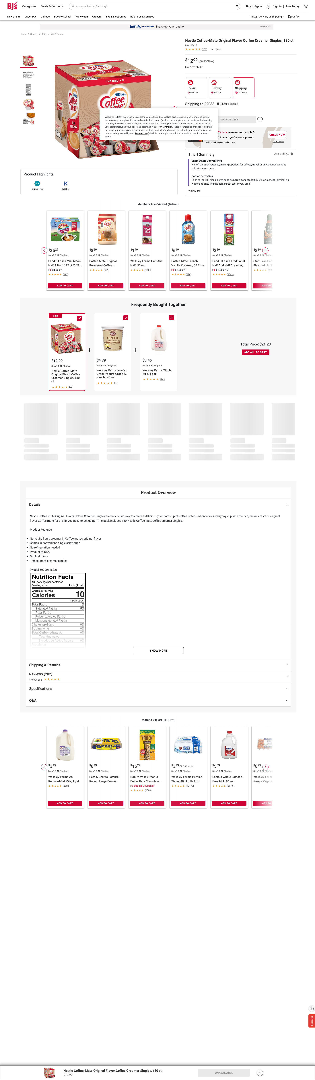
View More (194, 190)
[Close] (213, 112)
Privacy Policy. (166, 127)
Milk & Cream (56, 34)
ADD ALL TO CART (255, 352)
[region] (159, 124)
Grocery (34, 34)
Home (23, 34)
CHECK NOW (277, 134)
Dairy (44, 34)
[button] (229, 104)
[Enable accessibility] (311, 1008)
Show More (158, 650)
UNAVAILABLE (229, 119)
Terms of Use (141, 133)
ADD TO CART (65, 285)
